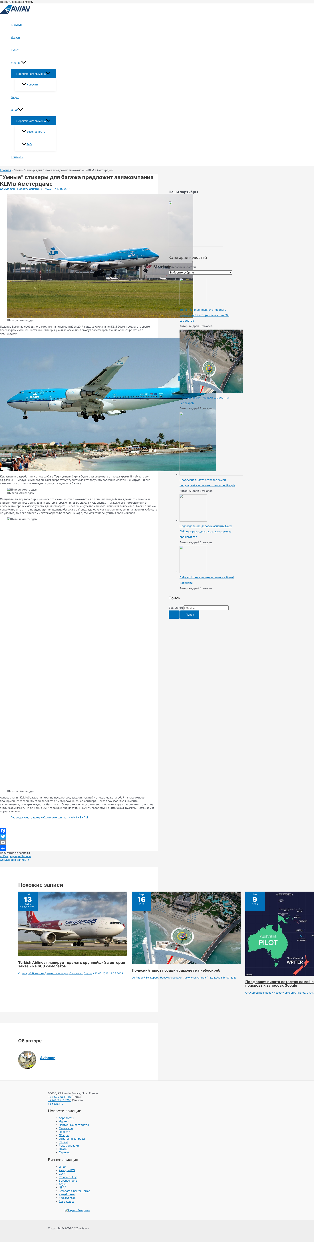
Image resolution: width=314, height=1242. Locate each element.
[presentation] (23, 62)
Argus (63, 1184)
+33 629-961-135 (59, 1096)
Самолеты (75, 973)
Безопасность (36, 131)
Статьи (88, 973)
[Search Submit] (174, 614)
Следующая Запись (14, 859)
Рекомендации (69, 1145)
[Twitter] (79, 836)
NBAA (62, 1187)
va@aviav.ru (55, 1103)
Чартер (64, 1121)
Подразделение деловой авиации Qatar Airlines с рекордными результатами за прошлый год (206, 531)
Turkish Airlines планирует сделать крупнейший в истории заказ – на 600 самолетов (71, 964)
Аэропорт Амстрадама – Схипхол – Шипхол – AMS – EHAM (49, 817)
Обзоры (64, 1135)
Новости (32, 84)
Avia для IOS (67, 1170)
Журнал (16, 62)
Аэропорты (66, 1118)
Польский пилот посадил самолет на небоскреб (176, 970)
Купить (15, 50)
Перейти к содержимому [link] (16, 1)
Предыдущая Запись (15, 856)
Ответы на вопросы (72, 1138)
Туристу (64, 1152)
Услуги (15, 37)
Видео (15, 97)
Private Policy (68, 1177)
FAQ (29, 144)
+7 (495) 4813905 (59, 1100)
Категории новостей (182, 267)
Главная (16, 24)
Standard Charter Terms (74, 1191)
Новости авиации (28, 189)
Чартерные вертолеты (74, 1125)
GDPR (63, 1173)
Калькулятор (67, 1198)
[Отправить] (79, 848)
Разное (301, 992)
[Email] (79, 842)
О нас (14, 110)
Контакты (17, 157)
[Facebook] (79, 831)
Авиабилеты (67, 1194)
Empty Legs (66, 1201)
